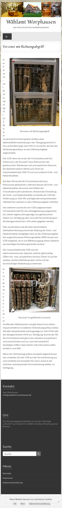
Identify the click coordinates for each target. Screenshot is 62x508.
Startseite (7, 473)
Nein (23, 504)
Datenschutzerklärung (13, 482)
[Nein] (58, 501)
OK (15, 504)
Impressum (8, 478)
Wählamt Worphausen (31, 22)
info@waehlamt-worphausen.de (17, 395)
